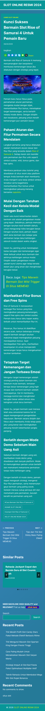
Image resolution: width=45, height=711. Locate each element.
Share (30, 55)
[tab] (17, 589)
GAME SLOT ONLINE (11, 17)
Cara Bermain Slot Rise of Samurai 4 (19, 502)
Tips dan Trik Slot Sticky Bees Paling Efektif (33, 533)
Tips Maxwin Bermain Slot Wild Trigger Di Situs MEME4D (23, 282)
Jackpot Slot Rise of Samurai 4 (17, 512)
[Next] (38, 575)
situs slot (7, 696)
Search (6, 613)
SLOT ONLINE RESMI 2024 (15, 517)
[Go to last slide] (6, 575)
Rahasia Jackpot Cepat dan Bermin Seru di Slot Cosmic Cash (21, 570)
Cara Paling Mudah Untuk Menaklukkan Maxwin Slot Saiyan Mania (21, 655)
